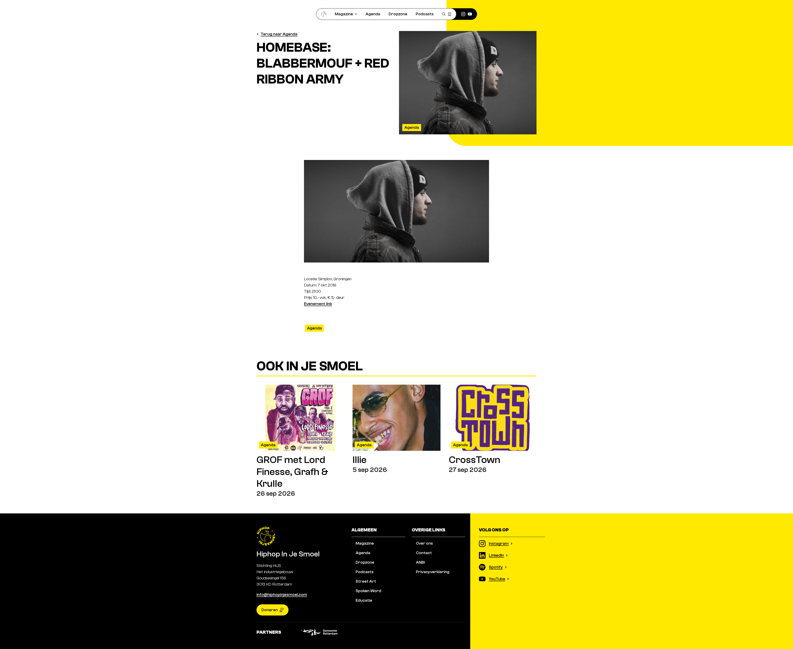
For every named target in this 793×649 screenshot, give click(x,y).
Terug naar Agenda (279, 34)
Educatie (364, 600)
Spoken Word (368, 590)
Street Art (366, 581)
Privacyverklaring (432, 571)
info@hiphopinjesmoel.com (281, 594)
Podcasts (425, 14)
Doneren (269, 609)
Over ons (424, 543)
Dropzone (398, 14)
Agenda (373, 14)
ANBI (420, 562)
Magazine (344, 14)
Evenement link (318, 303)
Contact (424, 552)
